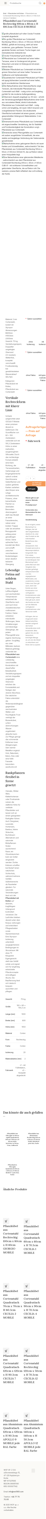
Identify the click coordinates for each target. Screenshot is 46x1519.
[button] (6, 1221)
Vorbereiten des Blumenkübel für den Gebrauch (33, 512)
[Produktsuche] (40, 3)
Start (4, 13)
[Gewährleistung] (26, 517)
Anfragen (31, 489)
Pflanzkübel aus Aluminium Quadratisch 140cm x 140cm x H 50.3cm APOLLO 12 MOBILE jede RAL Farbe (33, 1435)
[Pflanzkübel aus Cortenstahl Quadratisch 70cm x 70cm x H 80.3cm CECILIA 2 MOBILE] (12, 1264)
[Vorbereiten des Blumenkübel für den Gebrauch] (26, 507)
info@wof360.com (16, 1492)
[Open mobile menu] (5, 3)
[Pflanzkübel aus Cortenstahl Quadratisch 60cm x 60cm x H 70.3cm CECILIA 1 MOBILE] (33, 1199)
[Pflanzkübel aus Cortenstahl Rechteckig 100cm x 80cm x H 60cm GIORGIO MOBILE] (12, 1199)
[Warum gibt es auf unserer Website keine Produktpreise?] (26, 495)
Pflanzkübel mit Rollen (16, 13)
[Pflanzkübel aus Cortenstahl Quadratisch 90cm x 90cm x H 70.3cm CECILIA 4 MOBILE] (33, 1264)
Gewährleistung (31, 520)
